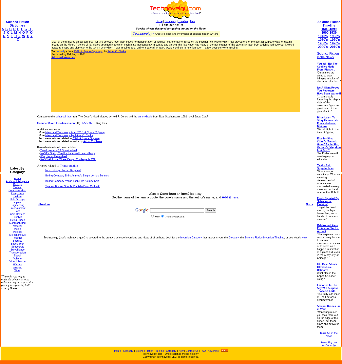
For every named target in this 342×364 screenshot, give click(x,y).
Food (17, 211)
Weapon (17, 267)
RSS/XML (88, 123)
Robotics (17, 237)
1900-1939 (329, 32)
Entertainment (18, 208)
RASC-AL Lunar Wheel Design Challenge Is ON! (68, 159)
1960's (323, 39)
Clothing (17, 187)
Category (171, 350)
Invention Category (191, 237)
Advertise (213, 350)
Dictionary (170, 21)
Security (17, 240)
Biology (17, 184)
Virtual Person (17, 261)
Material (17, 225)
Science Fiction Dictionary (17, 23)
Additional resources (63, 57)
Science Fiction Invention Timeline (264, 237)
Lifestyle (17, 216)
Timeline (183, 21)
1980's (323, 43)
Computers (17, 193)
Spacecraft (17, 246)
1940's (323, 36)
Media (17, 228)
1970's (335, 39)
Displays (17, 202)
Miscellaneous (17, 234)
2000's (323, 47)
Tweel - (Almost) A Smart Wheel (58, 150)
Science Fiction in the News (328, 55)
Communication (17, 190)
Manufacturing (17, 222)
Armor (17, 178)
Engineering (17, 205)
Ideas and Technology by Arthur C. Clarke (69, 135)
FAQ (203, 350)
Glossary (234, 237)
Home (159, 21)
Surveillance (17, 249)
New (192, 21)
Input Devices (17, 213)
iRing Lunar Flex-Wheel (53, 156)
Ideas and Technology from (75, 132)
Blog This (101, 123)
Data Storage (17, 199)
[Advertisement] (17, 104)
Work (17, 270)
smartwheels (145, 116)
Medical (17, 231)
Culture (17, 196)
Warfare (17, 264)
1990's (335, 43)
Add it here (230, 197)
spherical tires (64, 116)
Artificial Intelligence (17, 181)
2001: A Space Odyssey (86, 138)
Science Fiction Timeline (329, 23)
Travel (17, 255)
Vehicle (17, 258)
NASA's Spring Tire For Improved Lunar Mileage (67, 153)
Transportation (17, 252)
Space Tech (17, 243)
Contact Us (192, 350)
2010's (335, 47)
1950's (335, 36)
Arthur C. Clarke (116, 51)
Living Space (17, 219)
